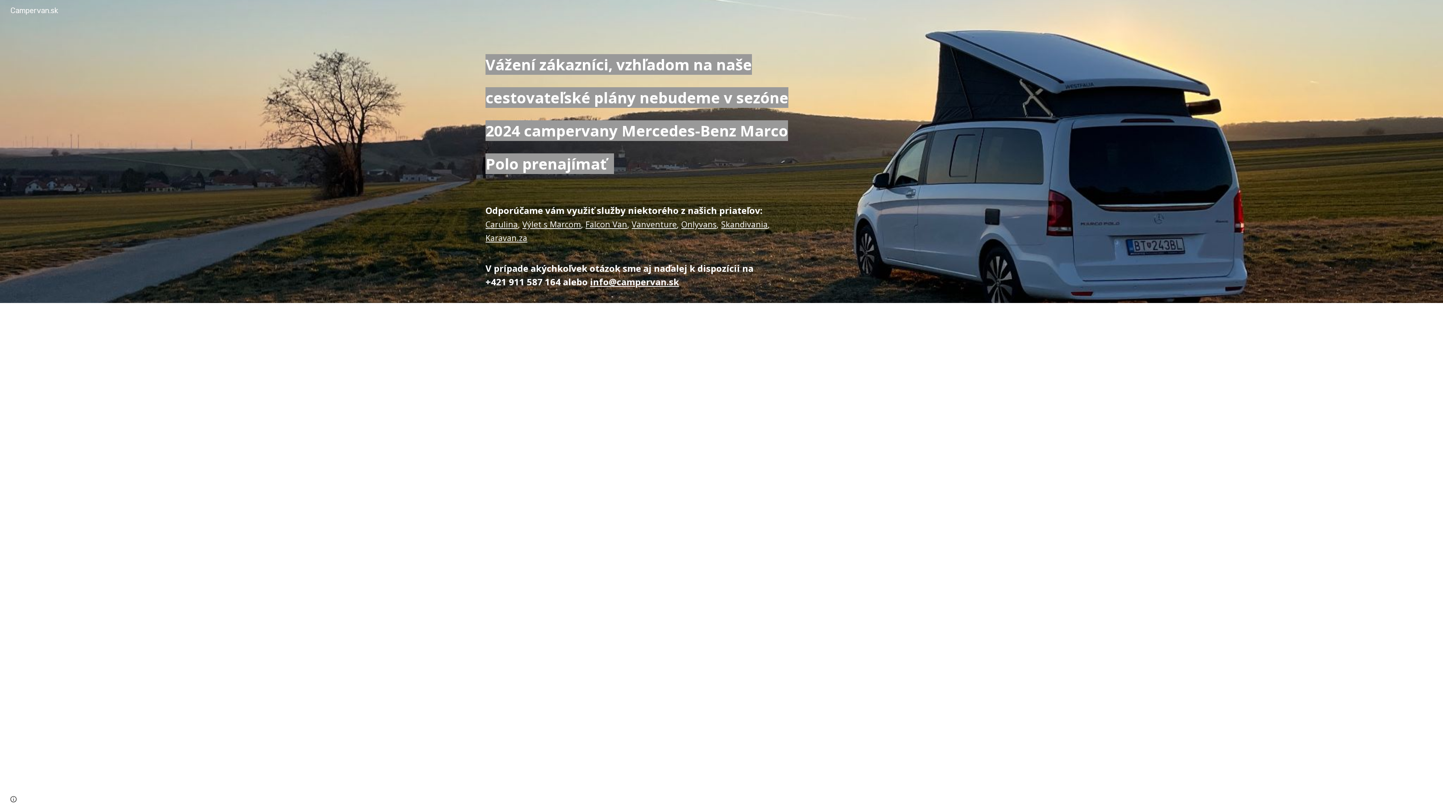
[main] (640, 112)
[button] (13, 799)
